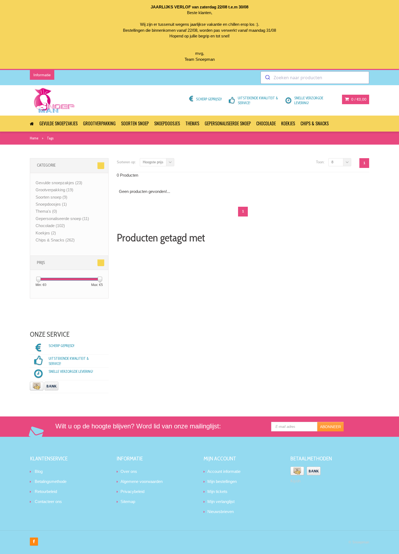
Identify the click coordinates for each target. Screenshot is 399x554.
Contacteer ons (48, 501)
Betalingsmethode (50, 481)
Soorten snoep (135, 123)
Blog (39, 471)
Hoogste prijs (153, 162)
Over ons (129, 471)
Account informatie (223, 471)
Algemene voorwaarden (142, 481)
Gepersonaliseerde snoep (228, 123)
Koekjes (288, 123)
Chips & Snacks (314, 123)
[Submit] (267, 78)
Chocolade (266, 123)
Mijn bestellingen (222, 481)
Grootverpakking (99, 123)
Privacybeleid (132, 491)
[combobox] (315, 77)
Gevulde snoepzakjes (58, 123)
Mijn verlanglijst (221, 501)
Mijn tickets (217, 491)
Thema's (192, 123)
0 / (358, 99)
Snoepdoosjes (167, 123)
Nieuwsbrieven (220, 511)
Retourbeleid (46, 491)
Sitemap (128, 501)
